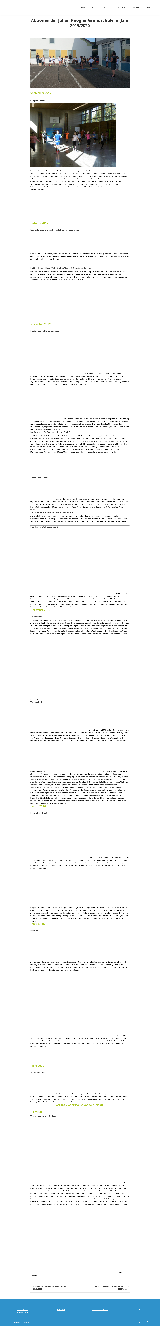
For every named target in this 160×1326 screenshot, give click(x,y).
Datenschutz (151, 1322)
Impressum (141, 1322)
